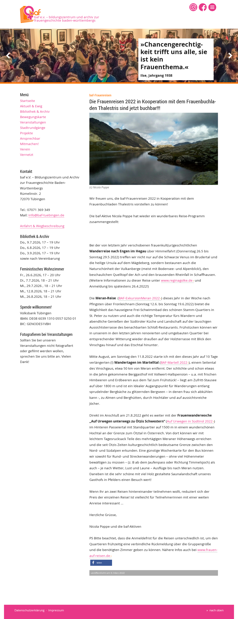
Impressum (56, 610)
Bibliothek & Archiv (35, 111)
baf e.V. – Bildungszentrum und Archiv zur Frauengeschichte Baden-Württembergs (66, 19)
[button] (212, 7)
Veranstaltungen (33, 122)
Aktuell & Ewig (31, 106)
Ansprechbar (30, 138)
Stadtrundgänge (32, 127)
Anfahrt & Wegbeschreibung (42, 226)
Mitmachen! (29, 144)
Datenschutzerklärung (29, 610)
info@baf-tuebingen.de (46, 215)
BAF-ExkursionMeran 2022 (139, 298)
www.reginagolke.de (177, 280)
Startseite (27, 100)
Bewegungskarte (33, 117)
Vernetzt (26, 154)
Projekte (26, 133)
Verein (25, 149)
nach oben (216, 610)
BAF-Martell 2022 (174, 362)
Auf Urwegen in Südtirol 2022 (190, 421)
